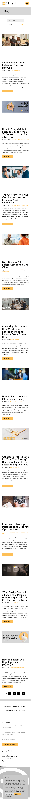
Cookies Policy (8, 796)
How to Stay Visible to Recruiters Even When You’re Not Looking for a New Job (14, 133)
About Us (17, 710)
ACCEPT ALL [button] (17, 794)
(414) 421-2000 (12, 756)
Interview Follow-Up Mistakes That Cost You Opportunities (15, 526)
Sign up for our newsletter (9, 761)
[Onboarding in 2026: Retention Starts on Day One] (15, 44)
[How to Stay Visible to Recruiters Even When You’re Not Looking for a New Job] (15, 111)
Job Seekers (7, 706)
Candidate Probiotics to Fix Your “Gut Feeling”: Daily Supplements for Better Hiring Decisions (15, 460)
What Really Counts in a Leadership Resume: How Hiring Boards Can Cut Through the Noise (15, 596)
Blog (23, 710)
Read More (7, 91)
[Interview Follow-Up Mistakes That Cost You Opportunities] (15, 506)
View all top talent (10, 744)
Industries (9, 710)
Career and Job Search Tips (18, 139)
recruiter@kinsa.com (11, 758)
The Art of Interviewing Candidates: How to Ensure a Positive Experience (15, 198)
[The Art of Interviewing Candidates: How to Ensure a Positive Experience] (15, 176)
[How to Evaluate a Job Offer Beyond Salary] (15, 378)
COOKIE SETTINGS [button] (9, 794)
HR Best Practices (16, 70)
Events (27, 139)
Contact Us (15, 714)
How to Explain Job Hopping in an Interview (13, 662)
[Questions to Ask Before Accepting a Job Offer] (15, 244)
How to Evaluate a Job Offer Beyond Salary (15, 398)
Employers (16, 706)
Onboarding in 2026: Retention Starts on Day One (13, 65)
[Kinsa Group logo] (9, 3)
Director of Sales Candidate (8, 739)
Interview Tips (24, 205)
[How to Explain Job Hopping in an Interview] (15, 641)
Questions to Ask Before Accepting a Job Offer (15, 264)
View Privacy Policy (20, 791)
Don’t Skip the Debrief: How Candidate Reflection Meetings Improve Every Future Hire (15, 331)
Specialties (24, 706)
